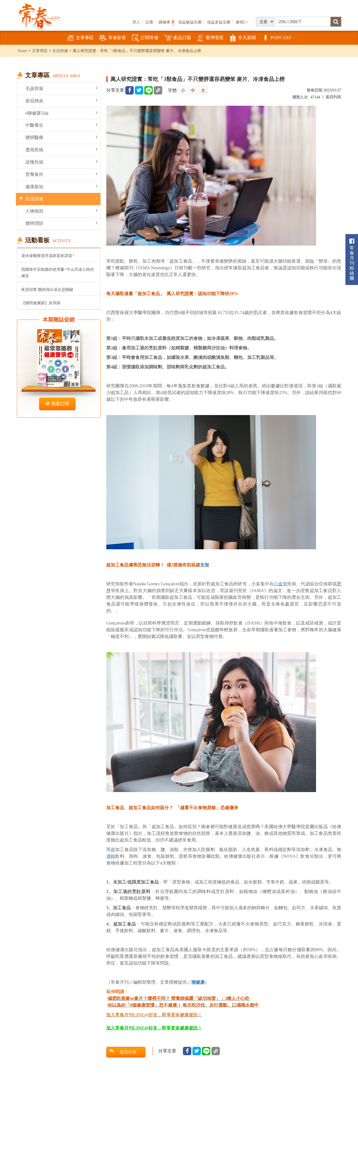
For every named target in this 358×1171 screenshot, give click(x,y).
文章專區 (85, 37)
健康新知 (34, 186)
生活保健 (60, 50)
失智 (204, 564)
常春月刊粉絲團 (352, 263)
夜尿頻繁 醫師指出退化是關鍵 (47, 289)
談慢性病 (34, 162)
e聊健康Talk (37, 113)
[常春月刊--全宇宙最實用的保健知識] (39, 15)
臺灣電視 (214, 37)
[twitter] (139, 90)
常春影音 (117, 37)
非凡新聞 (247, 37)
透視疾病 (34, 149)
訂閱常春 (150, 37)
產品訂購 (182, 37)
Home (22, 50)
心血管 (280, 583)
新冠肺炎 (34, 100)
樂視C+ (242, 22)
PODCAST (280, 37)
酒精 (110, 856)
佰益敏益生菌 (190, 22)
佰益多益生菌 (218, 22)
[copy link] (158, 90)
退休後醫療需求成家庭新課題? (47, 255)
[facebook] (129, 90)
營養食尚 (34, 174)
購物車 (166, 22)
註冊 (149, 22)
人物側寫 (34, 211)
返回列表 (333, 97)
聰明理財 (34, 223)
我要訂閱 (60, 403)
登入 (136, 22)
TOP (347, 1136)
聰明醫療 (34, 137)
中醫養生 (34, 125)
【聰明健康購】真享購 (40, 303)
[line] (148, 90)
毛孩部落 (34, 88)
